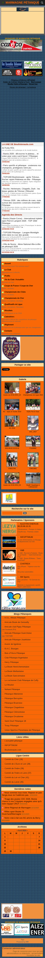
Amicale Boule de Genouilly (16, 622)
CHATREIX (25, 564)
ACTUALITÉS (8, 148)
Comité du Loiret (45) (14, 782)
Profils (7, 276)
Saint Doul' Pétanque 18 (15, 721)
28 (39, 848)
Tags (22, 939)
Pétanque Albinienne (14, 694)
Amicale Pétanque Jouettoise (17, 639)
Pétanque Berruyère (13, 698)
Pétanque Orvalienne (14, 716)
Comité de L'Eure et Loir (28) (17, 764)
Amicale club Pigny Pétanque (17, 627)
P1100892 (33, 448)
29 (5, 851)
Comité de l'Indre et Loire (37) (18, 773)
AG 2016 (12, 428)
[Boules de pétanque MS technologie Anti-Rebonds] (12, 70)
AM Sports (25, 577)
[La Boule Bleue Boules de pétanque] (12, 63)
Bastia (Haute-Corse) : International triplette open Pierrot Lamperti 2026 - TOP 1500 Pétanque (22, 220)
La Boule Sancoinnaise (15, 676)
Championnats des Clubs (15, 292)
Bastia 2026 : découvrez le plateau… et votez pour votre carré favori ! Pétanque (20, 155)
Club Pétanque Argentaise (16, 658)
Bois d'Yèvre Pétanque (15, 653)
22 (5, 848)
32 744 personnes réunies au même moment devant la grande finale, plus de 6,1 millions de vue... (21, 208)
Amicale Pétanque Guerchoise (18, 633)
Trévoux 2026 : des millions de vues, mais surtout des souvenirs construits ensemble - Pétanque (21, 202)
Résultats (8, 310)
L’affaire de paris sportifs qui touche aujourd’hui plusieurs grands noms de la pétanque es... (21, 171)
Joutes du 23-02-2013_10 (12, 395)
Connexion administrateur (13, 948)
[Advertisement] (21, 120)
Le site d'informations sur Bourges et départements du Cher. (29, 541)
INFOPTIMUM (26, 537)
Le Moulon (9, 685)
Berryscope (36, 82)
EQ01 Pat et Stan (33, 412)
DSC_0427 (33, 432)
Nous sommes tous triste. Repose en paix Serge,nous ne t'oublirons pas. (22, 794)
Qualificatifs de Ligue (13, 304)
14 (39, 840)
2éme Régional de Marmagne (17, 808)
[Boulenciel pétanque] (33, 62)
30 (11, 851)
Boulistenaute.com (13, 750)
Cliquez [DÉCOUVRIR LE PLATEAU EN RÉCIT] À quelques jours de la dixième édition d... (20, 159)
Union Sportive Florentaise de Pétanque (22, 730)
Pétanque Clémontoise (15, 712)
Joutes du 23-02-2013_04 (12, 485)
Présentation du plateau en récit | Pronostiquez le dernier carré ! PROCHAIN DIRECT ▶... (21, 226)
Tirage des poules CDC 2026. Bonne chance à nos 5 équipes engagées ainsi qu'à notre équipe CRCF (21, 801)
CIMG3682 (33, 468)
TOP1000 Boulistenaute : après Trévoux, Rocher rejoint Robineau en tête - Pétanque (21, 178)
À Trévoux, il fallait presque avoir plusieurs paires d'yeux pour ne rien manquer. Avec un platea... (21, 194)
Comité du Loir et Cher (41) (17, 777)
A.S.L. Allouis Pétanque (14, 618)
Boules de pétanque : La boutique (23, 87)
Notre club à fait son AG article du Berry (22, 818)
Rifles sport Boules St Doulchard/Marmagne (13, 812)
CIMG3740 (12, 468)
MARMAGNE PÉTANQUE (22, 2)
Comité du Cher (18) (14, 759)
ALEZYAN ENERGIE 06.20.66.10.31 (28, 525)
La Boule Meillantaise (14, 671)
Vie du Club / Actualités (14, 279)
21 (39, 844)
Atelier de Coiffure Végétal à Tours (16, 82)
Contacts (8, 331)
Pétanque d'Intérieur (23, 80)
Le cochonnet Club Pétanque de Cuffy (21, 680)
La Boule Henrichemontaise (17, 667)
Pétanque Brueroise (13, 703)
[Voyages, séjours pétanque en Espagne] (32, 70)
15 (5, 844)
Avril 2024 (22, 830)
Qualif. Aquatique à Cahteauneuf (33, 486)
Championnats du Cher (14, 298)
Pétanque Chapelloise (14, 707)
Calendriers (9, 317)
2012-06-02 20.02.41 (12, 448)
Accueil (7, 263)
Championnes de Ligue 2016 (33, 395)
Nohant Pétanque (12, 689)
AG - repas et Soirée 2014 (12, 412)
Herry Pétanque (12, 662)
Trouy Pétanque (12, 725)
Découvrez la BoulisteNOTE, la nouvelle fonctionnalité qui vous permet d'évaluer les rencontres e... (22, 238)
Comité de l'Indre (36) (14, 768)
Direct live (33, 84)
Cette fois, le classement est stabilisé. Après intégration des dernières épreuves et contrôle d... (21, 182)
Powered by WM (23, 942)
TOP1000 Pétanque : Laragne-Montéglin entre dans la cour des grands (20, 233)
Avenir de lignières (12, 644)
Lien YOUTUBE (7, 636)
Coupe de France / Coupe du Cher (18, 286)
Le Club (7, 270)
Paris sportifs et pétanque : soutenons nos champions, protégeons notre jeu (21, 166)
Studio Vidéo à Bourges (17, 84)
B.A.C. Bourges (11, 649)
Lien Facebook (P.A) (9, 629)
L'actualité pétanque (13, 741)
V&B (22, 550)
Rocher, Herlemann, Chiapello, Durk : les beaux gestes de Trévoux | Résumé (21, 190)
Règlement (9, 325)
